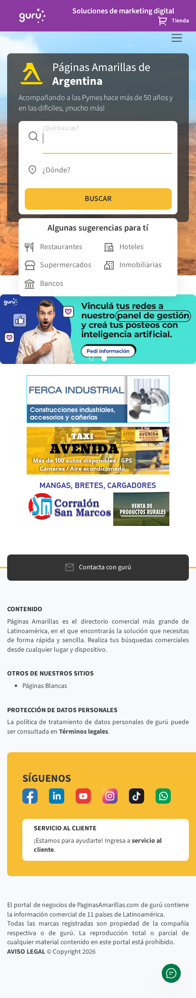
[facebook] (30, 796)
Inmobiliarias (140, 265)
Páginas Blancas (44, 686)
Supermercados (65, 265)
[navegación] (177, 38)
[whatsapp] (163, 796)
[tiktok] (136, 796)
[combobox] (98, 136)
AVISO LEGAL (26, 952)
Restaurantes (61, 247)
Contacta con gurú (105, 567)
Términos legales (83, 731)
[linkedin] (56, 796)
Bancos (51, 283)
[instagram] (110, 796)
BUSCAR (98, 198)
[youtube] (83, 796)
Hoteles (131, 247)
